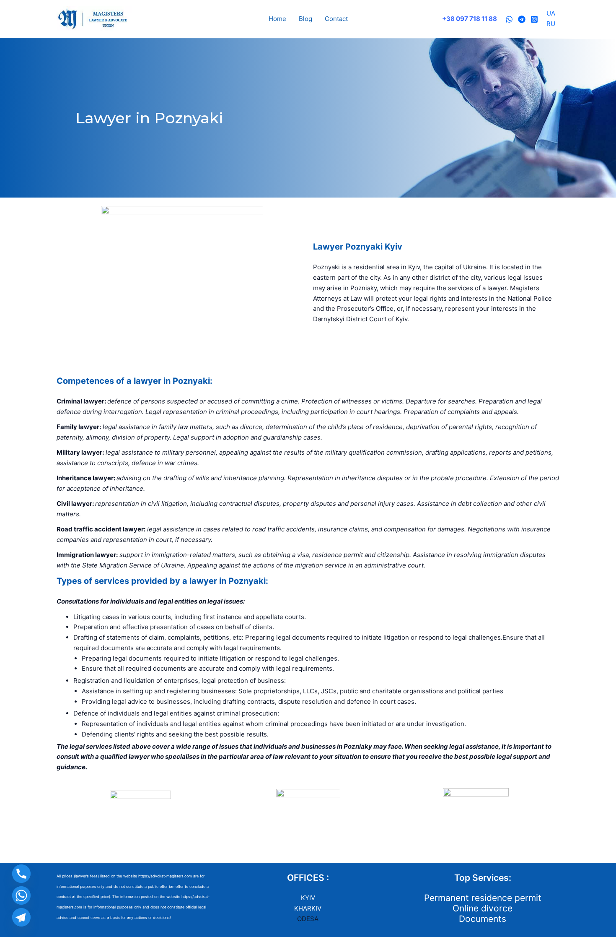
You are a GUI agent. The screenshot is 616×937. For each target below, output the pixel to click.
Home (277, 19)
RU (550, 24)
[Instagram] (534, 19)
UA (550, 13)
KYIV (308, 898)
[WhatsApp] (509, 19)
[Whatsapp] (21, 895)
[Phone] (21, 873)
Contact (336, 19)
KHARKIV (307, 908)
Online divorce (482, 908)
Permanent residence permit (482, 898)
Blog (305, 19)
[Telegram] (521, 19)
